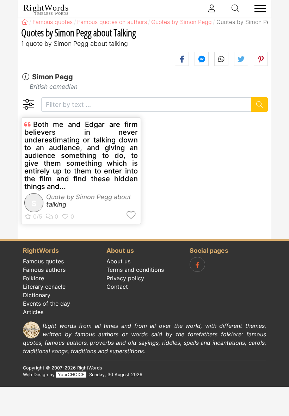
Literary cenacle (44, 286)
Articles (33, 312)
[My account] (212, 8)
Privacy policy (125, 278)
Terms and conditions (135, 269)
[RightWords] (24, 21)
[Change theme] (28, 104)
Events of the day (46, 303)
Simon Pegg (52, 77)
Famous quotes (43, 261)
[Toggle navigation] (258, 9)
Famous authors (44, 269)
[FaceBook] (197, 264)
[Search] (259, 104)
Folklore (33, 278)
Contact (117, 286)
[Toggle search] (236, 8)
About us (118, 261)
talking (56, 204)
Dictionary (36, 295)
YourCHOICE (71, 374)
